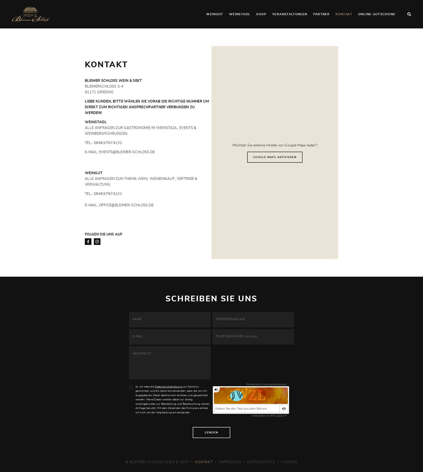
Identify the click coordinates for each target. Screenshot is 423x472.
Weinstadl (239, 14)
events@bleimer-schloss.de (127, 152)
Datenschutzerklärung (168, 386)
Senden (211, 432)
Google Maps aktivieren (275, 157)
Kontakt (344, 14)
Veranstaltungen (289, 14)
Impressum (230, 462)
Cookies (289, 462)
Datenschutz (261, 462)
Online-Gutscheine (376, 14)
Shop (261, 14)
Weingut (214, 14)
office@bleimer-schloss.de (126, 205)
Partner (321, 14)
